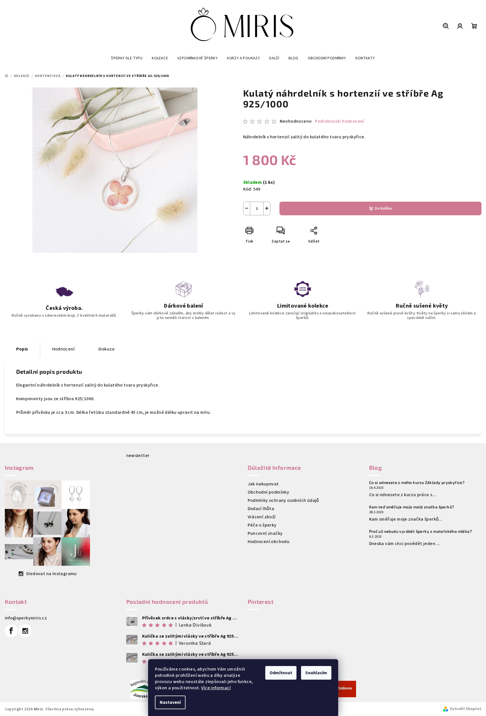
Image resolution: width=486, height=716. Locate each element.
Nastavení (170, 702)
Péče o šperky (262, 525)
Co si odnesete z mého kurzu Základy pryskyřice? (417, 483)
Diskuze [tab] (106, 349)
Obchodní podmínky (268, 492)
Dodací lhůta (261, 509)
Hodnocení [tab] (63, 349)
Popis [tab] (22, 349)
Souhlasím (316, 673)
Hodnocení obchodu (269, 541)
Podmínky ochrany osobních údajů (283, 500)
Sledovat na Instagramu (51, 574)
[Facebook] (11, 630)
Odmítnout (281, 673)
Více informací (216, 688)
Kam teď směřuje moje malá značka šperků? (411, 507)
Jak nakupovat (263, 484)
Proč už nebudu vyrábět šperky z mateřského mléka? (420, 531)
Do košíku (383, 208)
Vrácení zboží (262, 517)
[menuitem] (126, 58)
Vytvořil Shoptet (465, 709)
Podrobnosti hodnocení (339, 121)
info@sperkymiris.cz (26, 618)
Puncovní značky (265, 533)
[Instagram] (25, 630)
